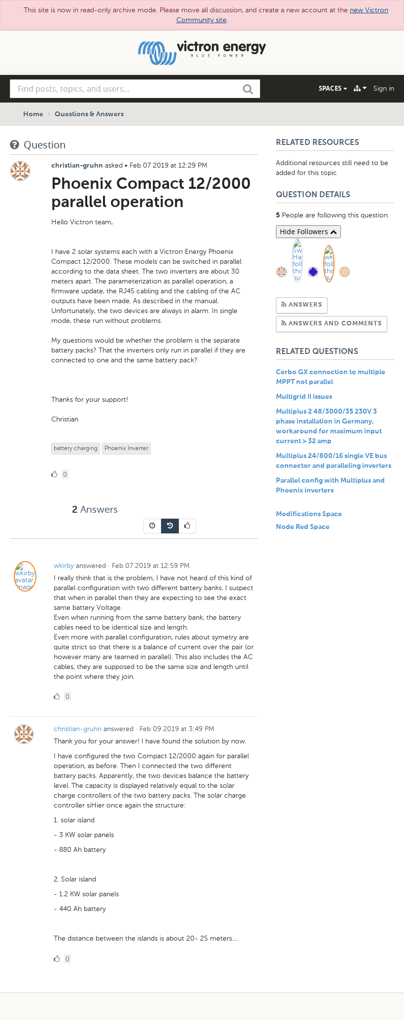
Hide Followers (305, 231)
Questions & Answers (89, 114)
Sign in (383, 88)
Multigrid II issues (304, 396)
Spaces (331, 88)
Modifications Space (309, 514)
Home (33, 114)
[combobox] (135, 88)
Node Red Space (303, 527)
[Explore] (360, 88)
